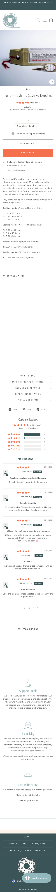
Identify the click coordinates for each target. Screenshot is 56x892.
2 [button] (24, 608)
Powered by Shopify (28, 889)
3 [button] (29, 608)
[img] (23, 467)
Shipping (24, 110)
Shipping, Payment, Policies (27, 851)
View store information (16, 170)
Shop (27, 837)
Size (27, 120)
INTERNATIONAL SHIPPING (28, 382)
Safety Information (28, 394)
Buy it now (28, 153)
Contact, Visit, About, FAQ (27, 844)
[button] (23, 102)
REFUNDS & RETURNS (28, 388)
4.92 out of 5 (36, 425)
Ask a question (28, 400)
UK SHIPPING (28, 376)
